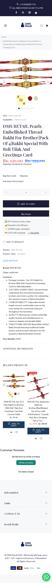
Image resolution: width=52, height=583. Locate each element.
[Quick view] (11, 432)
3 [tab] (23, 108)
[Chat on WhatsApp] (46, 577)
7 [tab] (31, 108)
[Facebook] (16, 12)
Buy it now (26, 214)
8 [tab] (33, 108)
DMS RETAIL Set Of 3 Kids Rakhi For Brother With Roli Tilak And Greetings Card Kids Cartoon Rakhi (14, 407)
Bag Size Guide (9, 176)
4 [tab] (25, 108)
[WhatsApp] (35, 12)
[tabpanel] (26, 80)
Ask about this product (13, 181)
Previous (4, 82)
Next (48, 82)
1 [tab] (19, 108)
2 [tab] (21, 108)
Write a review (26, 462)
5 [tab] (27, 108)
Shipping (7, 164)
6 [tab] (29, 108)
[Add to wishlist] (17, 433)
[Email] (23, 12)
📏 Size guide (33, 233)
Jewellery (21, 254)
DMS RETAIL (17, 250)
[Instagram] (29, 12)
